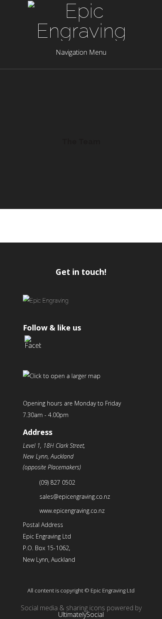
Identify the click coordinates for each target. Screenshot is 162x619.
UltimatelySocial (81, 614)
